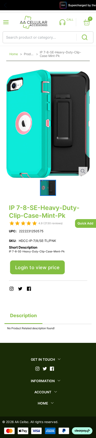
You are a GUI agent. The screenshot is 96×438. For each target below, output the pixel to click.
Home (13, 54)
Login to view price (37, 267)
